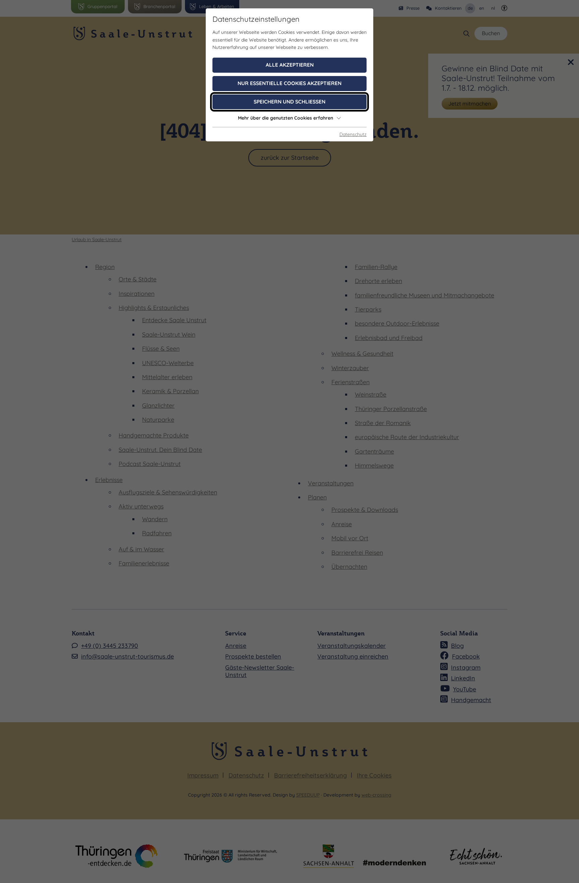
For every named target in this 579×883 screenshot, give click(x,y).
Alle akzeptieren (290, 65)
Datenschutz (353, 134)
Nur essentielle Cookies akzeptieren (289, 83)
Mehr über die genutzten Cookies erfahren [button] (285, 118)
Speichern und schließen (289, 101)
